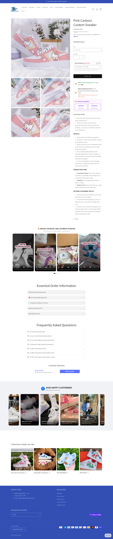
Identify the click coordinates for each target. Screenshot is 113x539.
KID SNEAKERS (62, 473)
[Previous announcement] (11, 1)
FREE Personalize (82, 63)
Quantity (75, 54)
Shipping (75, 31)
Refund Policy (60, 499)
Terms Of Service (61, 502)
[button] (24, 11)
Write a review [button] (69, 371)
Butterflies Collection (41, 473)
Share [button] (76, 219)
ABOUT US (59, 493)
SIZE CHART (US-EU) (78, 42)
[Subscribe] (39, 515)
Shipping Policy (61, 505)
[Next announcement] (101, 1)
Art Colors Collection (18, 473)
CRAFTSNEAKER (17, 535)
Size (74, 46)
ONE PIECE (83, 473)
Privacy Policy (60, 496)
